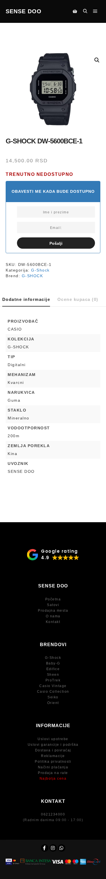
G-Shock (40, 270)
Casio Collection (53, 692)
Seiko (53, 697)
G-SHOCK (32, 276)
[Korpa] (75, 11)
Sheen (53, 675)
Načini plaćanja (53, 767)
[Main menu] (95, 11)
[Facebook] (44, 848)
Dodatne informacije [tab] (26, 299)
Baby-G (53, 663)
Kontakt (53, 622)
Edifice (53, 669)
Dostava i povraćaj (53, 750)
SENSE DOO (24, 11)
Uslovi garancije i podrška (53, 745)
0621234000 (53, 814)
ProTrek (53, 680)
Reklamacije (53, 756)
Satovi (53, 605)
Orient (53, 703)
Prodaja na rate (53, 773)
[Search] (85, 11)
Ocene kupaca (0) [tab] (77, 299)
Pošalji (55, 243)
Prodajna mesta (53, 611)
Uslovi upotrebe (53, 739)
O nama (53, 616)
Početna (53, 599)
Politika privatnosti (53, 762)
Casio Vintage (53, 686)
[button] (97, 60)
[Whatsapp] (61, 848)
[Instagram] (53, 848)
